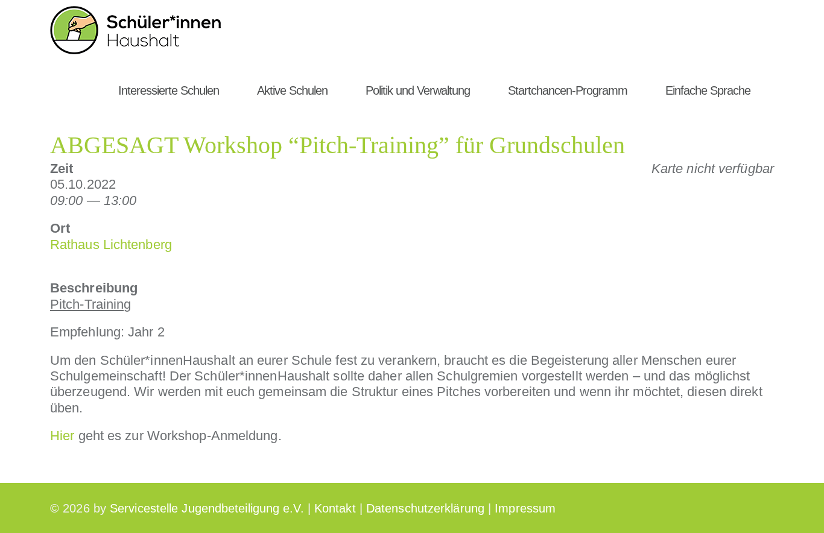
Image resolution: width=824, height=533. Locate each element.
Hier (62, 435)
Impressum (525, 508)
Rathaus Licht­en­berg (111, 244)
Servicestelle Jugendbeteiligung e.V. (207, 508)
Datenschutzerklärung (425, 508)
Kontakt (335, 508)
